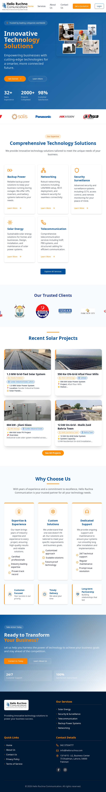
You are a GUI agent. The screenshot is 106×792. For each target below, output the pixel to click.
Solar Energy (64, 709)
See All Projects (53, 453)
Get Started (13, 79)
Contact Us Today (15, 661)
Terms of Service (14, 763)
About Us (53, 6)
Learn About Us (40, 661)
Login (99, 6)
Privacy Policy (12, 759)
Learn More (38, 79)
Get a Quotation (82, 6)
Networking (64, 728)
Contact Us (64, 6)
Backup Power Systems (69, 723)
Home (30, 6)
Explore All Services (53, 271)
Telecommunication (67, 718)
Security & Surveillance (69, 714)
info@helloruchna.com (71, 750)
